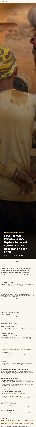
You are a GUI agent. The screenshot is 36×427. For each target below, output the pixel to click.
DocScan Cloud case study (29, 406)
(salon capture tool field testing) (18, 396)
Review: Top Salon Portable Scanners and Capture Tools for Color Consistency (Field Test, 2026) (18, 420)
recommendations (24, 405)
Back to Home (5, 1)
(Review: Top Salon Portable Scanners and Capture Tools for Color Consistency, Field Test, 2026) (17, 330)
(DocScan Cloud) (13, 389)
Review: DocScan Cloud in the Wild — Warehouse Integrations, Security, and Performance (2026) (17, 423)
